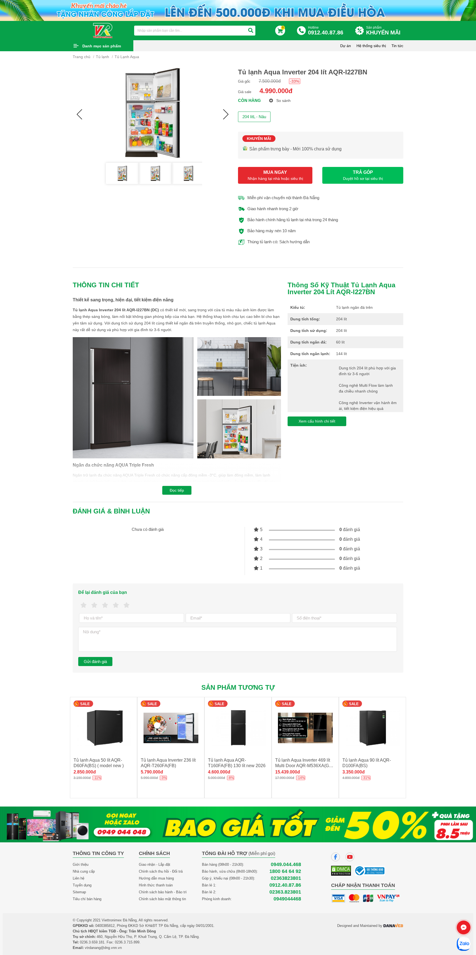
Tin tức (397, 46)
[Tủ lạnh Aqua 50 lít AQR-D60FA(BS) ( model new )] (104, 727)
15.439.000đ (287, 772)
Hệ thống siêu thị (371, 46)
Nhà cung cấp (84, 871)
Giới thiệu (80, 864)
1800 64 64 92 (285, 871)
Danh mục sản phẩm (101, 46)
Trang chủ (81, 57)
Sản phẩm (383, 31)
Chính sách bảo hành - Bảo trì (163, 892)
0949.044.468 (286, 864)
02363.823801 (285, 892)
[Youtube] (349, 857)
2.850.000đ (85, 772)
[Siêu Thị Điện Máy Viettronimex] (103, 30)
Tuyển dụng (82, 885)
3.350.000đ (353, 772)
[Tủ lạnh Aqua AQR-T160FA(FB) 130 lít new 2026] (238, 727)
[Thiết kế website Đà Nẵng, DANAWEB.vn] (393, 926)
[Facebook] (335, 857)
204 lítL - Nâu (254, 116)
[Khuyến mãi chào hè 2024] (238, 10)
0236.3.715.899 (127, 942)
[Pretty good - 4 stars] (115, 605)
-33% (294, 81)
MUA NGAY (275, 175)
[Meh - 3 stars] (105, 605)
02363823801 (286, 878)
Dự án (345, 46)
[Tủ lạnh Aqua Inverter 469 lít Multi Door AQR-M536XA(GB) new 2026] (305, 727)
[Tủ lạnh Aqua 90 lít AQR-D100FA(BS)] (372, 727)
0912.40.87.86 (285, 885)
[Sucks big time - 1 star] (83, 605)
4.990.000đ (276, 90)
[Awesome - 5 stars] (126, 605)
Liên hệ (78, 878)
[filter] (250, 31)
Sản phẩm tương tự (238, 687)
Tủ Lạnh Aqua (127, 57)
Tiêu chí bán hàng (87, 899)
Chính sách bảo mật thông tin (162, 899)
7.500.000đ (270, 81)
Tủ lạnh (102, 57)
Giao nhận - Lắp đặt (154, 864)
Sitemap (79, 892)
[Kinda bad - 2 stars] (94, 605)
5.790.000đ (152, 772)
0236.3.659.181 (92, 942)
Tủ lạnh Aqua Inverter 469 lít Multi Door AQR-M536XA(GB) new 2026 (304, 765)
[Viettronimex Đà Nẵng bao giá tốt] (238, 824)
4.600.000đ (219, 772)
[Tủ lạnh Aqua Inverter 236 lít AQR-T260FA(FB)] (171, 727)
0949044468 (287, 899)
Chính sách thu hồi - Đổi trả (161, 871)
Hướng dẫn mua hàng (156, 878)
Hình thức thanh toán (156, 885)
